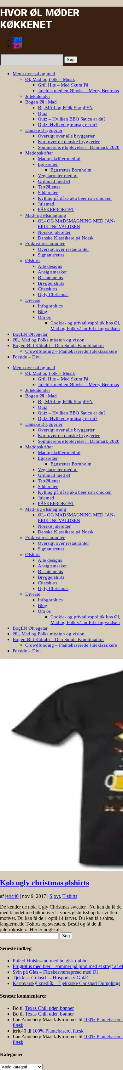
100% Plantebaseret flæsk (58, 1030)
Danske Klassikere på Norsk (66, 237)
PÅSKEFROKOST (56, 209)
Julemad (46, 203)
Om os (44, 317)
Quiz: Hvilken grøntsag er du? (67, 124)
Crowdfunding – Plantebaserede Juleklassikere (71, 351)
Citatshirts (47, 288)
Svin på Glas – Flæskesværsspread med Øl (55, 972)
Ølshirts (32, 260)
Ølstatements (50, 277)
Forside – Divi (27, 356)
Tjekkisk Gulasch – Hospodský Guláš (50, 977)
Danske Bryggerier (43, 130)
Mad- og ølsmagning (45, 215)
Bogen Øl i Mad (41, 101)
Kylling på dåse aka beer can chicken (75, 198)
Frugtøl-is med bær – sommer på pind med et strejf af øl (68, 966)
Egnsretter (48, 164)
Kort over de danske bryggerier (69, 141)
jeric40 (12, 896)
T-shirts (69, 896)
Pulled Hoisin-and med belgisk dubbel (51, 960)
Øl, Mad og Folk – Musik (50, 79)
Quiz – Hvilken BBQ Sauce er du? (72, 118)
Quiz (42, 113)
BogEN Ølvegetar (30, 334)
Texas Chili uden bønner (49, 1008)
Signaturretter (51, 254)
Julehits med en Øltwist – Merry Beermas (78, 90)
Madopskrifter (39, 152)
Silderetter (48, 192)
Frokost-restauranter (45, 243)
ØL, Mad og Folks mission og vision (49, 339)
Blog (42, 311)
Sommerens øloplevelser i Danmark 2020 (79, 147)
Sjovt (55, 896)
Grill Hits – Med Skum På (63, 84)
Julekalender (37, 96)
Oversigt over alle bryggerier (66, 135)
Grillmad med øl (54, 181)
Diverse (32, 300)
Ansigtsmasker (52, 271)
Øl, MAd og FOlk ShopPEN (65, 107)
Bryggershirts (51, 283)
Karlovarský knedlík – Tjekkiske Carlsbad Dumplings (66, 983)
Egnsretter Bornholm (70, 169)
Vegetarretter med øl (58, 175)
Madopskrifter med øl (59, 158)
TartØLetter (49, 186)
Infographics (50, 305)
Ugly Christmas (53, 294)
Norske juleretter (54, 232)
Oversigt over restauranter (63, 249)
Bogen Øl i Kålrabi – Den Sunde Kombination (58, 345)
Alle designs (50, 266)
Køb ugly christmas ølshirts (44, 883)
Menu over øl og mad (34, 73)
